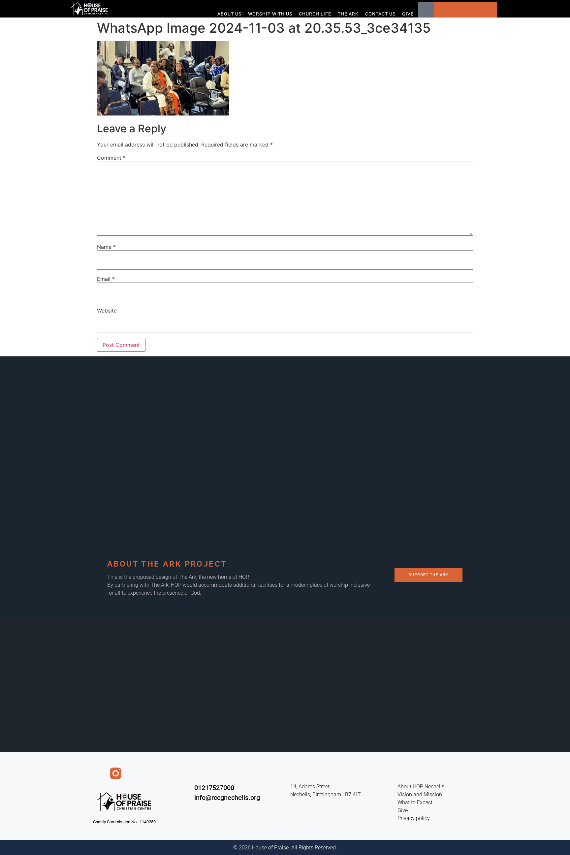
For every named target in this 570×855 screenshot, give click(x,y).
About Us (229, 13)
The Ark (348, 13)
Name (106, 246)
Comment (111, 157)
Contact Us (380, 13)
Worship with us (270, 13)
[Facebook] (442, 9)
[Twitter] (457, 9)
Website (107, 310)
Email (106, 278)
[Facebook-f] (98, 773)
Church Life (315, 13)
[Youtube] (473, 9)
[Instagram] (489, 9)
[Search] (426, 9)
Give (408, 13)
